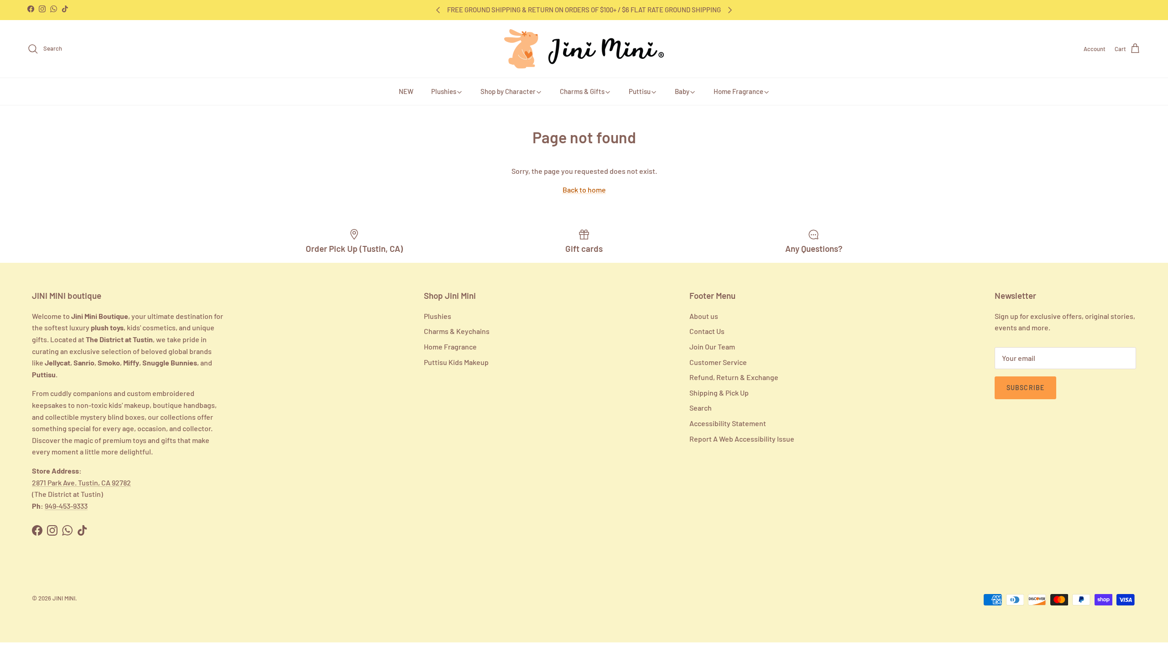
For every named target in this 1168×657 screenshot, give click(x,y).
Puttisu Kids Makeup (456, 362)
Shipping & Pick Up (719, 392)
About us (703, 316)
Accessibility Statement (727, 423)
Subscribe (1025, 387)
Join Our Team (712, 346)
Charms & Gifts (582, 91)
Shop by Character (508, 91)
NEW (406, 91)
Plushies (443, 91)
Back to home (584, 189)
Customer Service (718, 362)
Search (700, 407)
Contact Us (707, 331)
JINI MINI (63, 598)
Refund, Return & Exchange (733, 377)
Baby (682, 91)
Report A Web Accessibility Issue (741, 438)
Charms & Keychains (457, 331)
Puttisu (640, 91)
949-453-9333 (66, 505)
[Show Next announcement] (730, 10)
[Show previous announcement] (438, 10)
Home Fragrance (738, 91)
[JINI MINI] (584, 48)
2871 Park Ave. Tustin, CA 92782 (81, 482)
